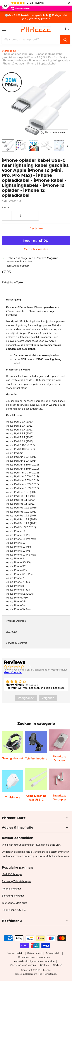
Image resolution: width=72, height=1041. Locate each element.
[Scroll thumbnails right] (67, 146)
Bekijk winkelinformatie (18, 266)
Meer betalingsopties (36, 249)
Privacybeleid (53, 953)
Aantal (5, 207)
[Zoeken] (65, 39)
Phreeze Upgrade (16, 621)
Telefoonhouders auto (14, 903)
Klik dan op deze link (48, 845)
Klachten (57, 965)
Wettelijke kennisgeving (23, 965)
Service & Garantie (16, 643)
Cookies (44, 965)
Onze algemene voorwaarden (34, 957)
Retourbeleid (34, 953)
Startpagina (9, 50)
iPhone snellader (11, 888)
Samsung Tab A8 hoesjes (16, 881)
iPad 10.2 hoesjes (12, 874)
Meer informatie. (13, 672)
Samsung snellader (13, 895)
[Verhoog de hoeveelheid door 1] (34, 215)
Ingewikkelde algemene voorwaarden (34, 961)
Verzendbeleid (15, 953)
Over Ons (11, 632)
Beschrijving (13, 299)
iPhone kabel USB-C (13, 910)
